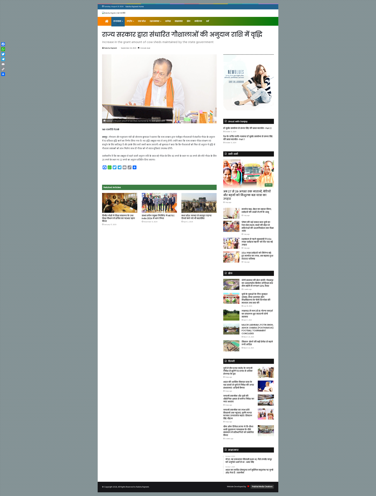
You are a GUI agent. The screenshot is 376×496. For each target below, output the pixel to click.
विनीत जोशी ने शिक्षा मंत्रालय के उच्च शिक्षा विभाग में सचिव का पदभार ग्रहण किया (118, 218)
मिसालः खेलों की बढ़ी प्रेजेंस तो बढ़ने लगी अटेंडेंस (257, 343)
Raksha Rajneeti (110, 48)
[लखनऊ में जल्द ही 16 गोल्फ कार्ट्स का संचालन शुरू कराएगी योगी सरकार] (231, 315)
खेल (188, 21)
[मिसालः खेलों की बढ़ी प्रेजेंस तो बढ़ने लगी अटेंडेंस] (231, 345)
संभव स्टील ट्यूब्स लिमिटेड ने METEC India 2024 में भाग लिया (158, 217)
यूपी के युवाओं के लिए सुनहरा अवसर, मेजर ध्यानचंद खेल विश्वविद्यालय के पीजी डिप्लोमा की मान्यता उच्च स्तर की (256, 298)
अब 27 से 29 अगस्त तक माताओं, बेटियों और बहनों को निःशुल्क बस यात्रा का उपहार (247, 195)
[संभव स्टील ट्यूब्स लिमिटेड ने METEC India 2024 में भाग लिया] (159, 203)
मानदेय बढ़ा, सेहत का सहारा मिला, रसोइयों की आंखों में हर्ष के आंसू (256, 210)
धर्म (207, 21)
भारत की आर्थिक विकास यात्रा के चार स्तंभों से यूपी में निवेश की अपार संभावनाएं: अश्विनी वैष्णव (238, 384)
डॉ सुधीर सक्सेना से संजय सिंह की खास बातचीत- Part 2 (247, 128)
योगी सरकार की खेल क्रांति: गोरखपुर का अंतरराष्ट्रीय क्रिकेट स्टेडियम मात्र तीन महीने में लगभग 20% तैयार (257, 283)
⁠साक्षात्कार (179, 21)
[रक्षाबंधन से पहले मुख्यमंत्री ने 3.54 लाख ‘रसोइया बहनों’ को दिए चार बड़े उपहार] (231, 243)
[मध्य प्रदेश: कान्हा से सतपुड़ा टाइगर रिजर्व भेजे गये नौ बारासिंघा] (199, 203)
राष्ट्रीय (129, 21)
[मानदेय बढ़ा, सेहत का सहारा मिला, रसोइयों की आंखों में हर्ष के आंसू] (231, 213)
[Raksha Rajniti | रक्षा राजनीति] (113, 13)
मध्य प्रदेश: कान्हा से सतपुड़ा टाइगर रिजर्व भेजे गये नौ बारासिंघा (196, 217)
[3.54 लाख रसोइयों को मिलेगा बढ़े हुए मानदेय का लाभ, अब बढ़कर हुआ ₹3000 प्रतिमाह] (231, 257)
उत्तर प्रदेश (142, 21)
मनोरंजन (198, 21)
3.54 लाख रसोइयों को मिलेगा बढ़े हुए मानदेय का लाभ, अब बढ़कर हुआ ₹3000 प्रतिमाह (257, 255)
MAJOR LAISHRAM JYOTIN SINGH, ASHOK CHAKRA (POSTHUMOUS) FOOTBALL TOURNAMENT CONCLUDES (258, 329)
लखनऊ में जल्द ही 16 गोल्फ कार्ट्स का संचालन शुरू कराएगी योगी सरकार (257, 313)
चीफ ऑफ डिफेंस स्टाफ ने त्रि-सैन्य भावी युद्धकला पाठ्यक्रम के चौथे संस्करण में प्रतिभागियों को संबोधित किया (238, 431)
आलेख (168, 21)
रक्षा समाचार (154, 21)
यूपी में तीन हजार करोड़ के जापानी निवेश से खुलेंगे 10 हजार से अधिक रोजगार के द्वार (237, 371)
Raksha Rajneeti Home (135, 6)
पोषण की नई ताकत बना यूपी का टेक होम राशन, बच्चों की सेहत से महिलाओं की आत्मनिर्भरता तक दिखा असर (258, 226)
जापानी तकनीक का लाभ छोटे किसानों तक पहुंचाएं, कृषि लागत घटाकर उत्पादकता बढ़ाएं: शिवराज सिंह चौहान (237, 414)
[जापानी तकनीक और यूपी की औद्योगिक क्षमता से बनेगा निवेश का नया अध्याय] (266, 400)
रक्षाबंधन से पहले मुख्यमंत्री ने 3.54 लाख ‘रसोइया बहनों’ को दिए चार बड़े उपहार (257, 242)
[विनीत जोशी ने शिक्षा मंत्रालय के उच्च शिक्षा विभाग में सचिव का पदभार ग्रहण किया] (119, 203)
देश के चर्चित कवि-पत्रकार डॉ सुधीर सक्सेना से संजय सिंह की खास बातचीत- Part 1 (248, 138)
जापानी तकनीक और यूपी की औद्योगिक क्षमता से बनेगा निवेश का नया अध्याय (238, 398)
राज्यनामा (117, 21)
